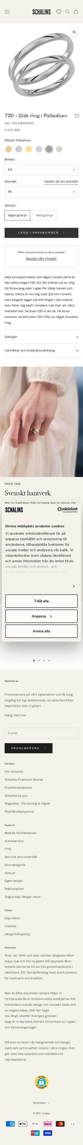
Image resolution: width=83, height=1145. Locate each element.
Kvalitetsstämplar (19, 787)
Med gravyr (44, 215)
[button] (41, 1082)
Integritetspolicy (17, 934)
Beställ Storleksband (20, 833)
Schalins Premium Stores (24, 779)
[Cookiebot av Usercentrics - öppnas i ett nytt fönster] (58, 510)
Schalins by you (16, 795)
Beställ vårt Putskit (41, 258)
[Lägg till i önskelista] (77, 115)
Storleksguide (15, 865)
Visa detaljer (59, 586)
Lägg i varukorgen (38, 232)
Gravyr (10, 873)
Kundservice (14, 841)
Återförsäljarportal (19, 811)
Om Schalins (14, 771)
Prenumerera (25, 748)
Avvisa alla (41, 631)
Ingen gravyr (17, 215)
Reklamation (14, 889)
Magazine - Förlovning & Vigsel (27, 803)
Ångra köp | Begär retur (23, 897)
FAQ (8, 849)
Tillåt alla (41, 601)
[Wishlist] (59, 12)
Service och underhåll (21, 857)
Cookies (10, 926)
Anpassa (39, 616)
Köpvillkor (12, 918)
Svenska (39, 1103)
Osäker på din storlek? (61, 181)
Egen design (14, 880)
